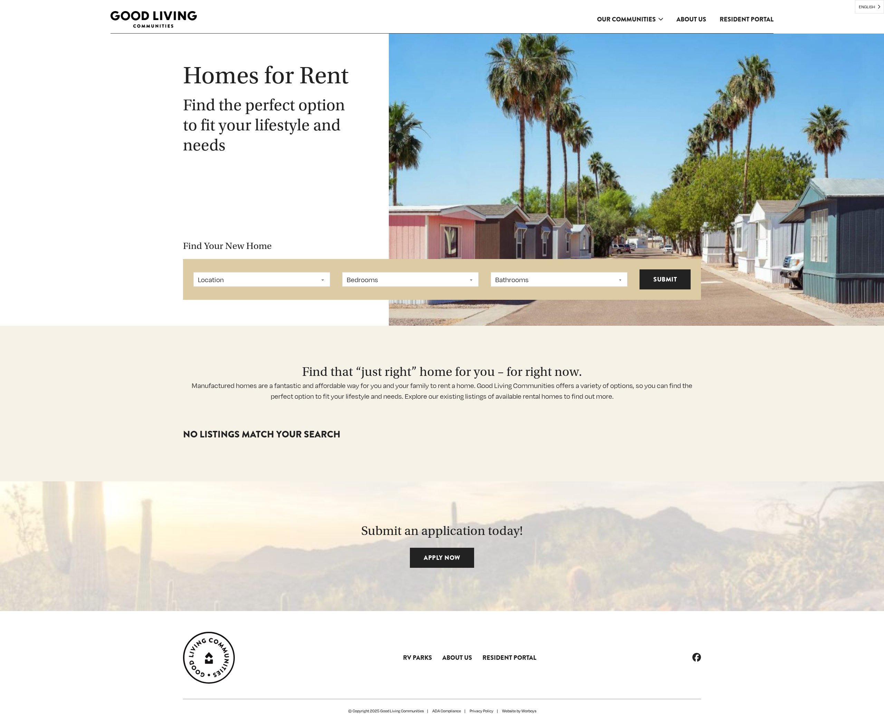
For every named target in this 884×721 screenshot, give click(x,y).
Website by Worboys (519, 711)
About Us (691, 19)
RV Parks (417, 657)
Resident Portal (747, 19)
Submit (665, 279)
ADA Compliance (446, 711)
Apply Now (442, 557)
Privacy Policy (481, 711)
